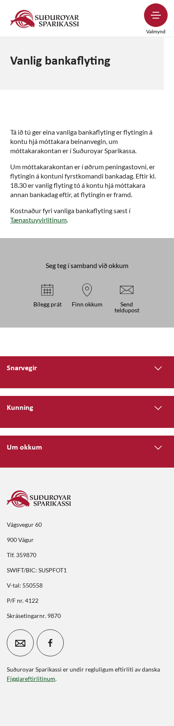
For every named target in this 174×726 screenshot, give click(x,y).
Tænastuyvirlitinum (38, 220)
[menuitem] (45, 18)
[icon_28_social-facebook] (50, 642)
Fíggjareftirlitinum (31, 678)
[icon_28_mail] (20, 642)
